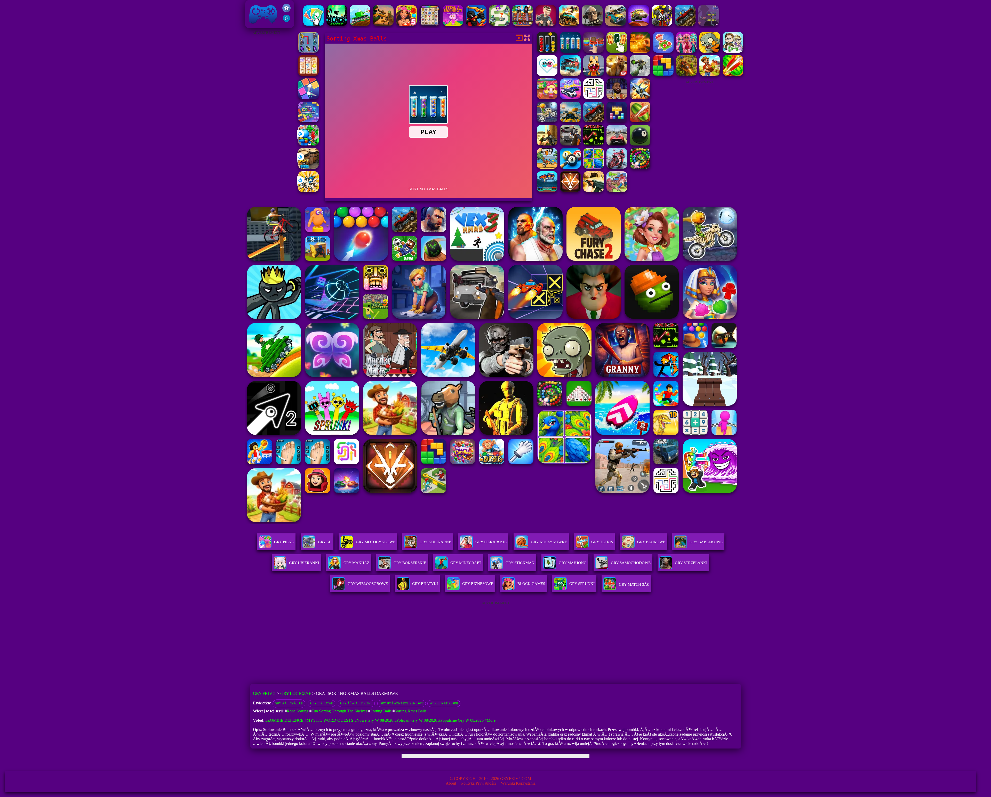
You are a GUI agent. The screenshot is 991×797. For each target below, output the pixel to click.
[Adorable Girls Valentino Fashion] (686, 51)
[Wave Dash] (593, 144)
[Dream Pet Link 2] (308, 74)
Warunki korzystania (518, 783)
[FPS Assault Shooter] (547, 144)
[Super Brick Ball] (308, 97)
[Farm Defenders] (686, 74)
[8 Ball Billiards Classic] (640, 144)
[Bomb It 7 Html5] (547, 97)
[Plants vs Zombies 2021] (709, 51)
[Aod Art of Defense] (570, 190)
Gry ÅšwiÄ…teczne (356, 703)
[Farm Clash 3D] (616, 190)
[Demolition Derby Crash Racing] (615, 24)
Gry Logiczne (295, 693)
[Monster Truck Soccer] (547, 190)
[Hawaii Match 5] (406, 24)
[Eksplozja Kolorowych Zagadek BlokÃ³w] (308, 121)
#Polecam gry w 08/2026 (415, 720)
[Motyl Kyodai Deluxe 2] (308, 51)
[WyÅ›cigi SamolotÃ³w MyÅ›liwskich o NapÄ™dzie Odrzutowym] (640, 97)
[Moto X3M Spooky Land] (547, 121)
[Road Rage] (709, 74)
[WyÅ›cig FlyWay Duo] (638, 24)
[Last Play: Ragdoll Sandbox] (592, 24)
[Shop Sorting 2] (616, 51)
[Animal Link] (429, 24)
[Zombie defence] (308, 144)
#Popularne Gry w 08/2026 (461, 720)
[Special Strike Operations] (593, 190)
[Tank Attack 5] (360, 24)
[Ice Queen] (733, 51)
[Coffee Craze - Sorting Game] (663, 51)
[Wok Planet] (708, 24)
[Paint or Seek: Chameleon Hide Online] (308, 167)
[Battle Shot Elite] (685, 24)
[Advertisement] (266, 113)
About (451, 783)
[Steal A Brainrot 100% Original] (453, 24)
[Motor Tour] (616, 167)
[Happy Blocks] (616, 121)
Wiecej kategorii (444, 703)
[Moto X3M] (547, 167)
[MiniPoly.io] (546, 24)
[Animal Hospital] (593, 74)
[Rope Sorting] (593, 51)
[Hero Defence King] (499, 24)
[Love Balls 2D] (547, 74)
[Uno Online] (313, 24)
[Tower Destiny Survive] (593, 97)
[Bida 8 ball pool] (570, 167)
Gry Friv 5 (264, 693)
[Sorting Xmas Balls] (570, 51)
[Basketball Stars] (616, 97)
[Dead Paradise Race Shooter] (569, 24)
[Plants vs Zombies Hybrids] (570, 144)
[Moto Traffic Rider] (570, 121)
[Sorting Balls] (547, 51)
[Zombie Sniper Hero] (383, 24)
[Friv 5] (286, 11)
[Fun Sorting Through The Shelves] (640, 51)
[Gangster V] (616, 74)
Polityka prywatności (478, 783)
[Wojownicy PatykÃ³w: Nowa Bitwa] (476, 24)
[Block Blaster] (663, 74)
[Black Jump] (336, 24)
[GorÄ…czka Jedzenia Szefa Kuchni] (522, 24)
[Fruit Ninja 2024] (640, 121)
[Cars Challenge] (570, 97)
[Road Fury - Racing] (570, 74)
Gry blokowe (321, 703)
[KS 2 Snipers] (640, 74)
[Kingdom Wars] (308, 190)
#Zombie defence (284, 720)
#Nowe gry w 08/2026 (373, 720)
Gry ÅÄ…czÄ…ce (289, 703)
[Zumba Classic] (640, 167)
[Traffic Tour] (616, 144)
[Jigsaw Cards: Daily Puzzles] (593, 167)
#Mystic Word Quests (329, 720)
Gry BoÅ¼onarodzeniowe (401, 703)
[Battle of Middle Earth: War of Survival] (662, 24)
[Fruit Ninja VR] (733, 74)
